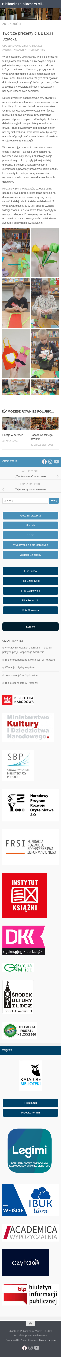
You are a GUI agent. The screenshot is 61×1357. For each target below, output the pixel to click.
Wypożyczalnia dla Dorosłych (30, 544)
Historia (30, 525)
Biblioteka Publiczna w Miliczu (24, 4)
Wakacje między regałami (20, 667)
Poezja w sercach (12, 434)
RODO (30, 535)
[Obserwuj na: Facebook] (44, 461)
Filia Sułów (30, 571)
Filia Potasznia (30, 600)
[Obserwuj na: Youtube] (56, 461)
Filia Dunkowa (30, 610)
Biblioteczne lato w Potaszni (21, 682)
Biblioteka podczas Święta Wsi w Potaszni (30, 659)
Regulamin (30, 1102)
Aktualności (11, 24)
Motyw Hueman (47, 1340)
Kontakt (30, 626)
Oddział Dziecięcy (30, 554)
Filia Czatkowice (30, 580)
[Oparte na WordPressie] (17, 1340)
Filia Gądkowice (30, 590)
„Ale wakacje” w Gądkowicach (22, 675)
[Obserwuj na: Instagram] (50, 461)
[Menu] (57, 4)
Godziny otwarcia (30, 515)
